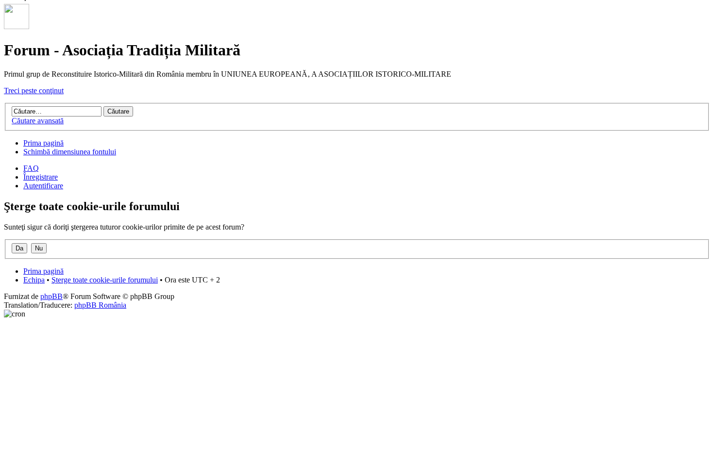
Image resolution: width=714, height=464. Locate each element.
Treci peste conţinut (34, 90)
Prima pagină (43, 143)
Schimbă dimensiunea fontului (69, 152)
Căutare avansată (38, 120)
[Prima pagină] (16, 26)
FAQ (31, 168)
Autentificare (43, 186)
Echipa (34, 280)
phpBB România (100, 305)
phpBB (51, 296)
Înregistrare (40, 177)
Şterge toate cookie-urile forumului (104, 280)
